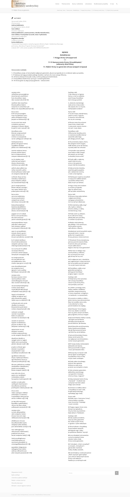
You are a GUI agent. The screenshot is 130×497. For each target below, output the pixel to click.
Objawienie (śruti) (16, 472)
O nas (112, 4)
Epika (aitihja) (15, 475)
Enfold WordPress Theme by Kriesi (42, 494)
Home (57, 4)
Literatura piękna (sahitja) (19, 478)
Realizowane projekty (101, 4)
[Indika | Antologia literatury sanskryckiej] (24, 4)
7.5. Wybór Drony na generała (20, 10)
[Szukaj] (117, 4)
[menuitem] (117, 4)
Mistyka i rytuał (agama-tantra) (21, 486)
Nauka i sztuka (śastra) (18, 480)
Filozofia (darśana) (16, 483)
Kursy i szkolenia (77, 4)
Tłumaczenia (66, 4)
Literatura (88, 4)
